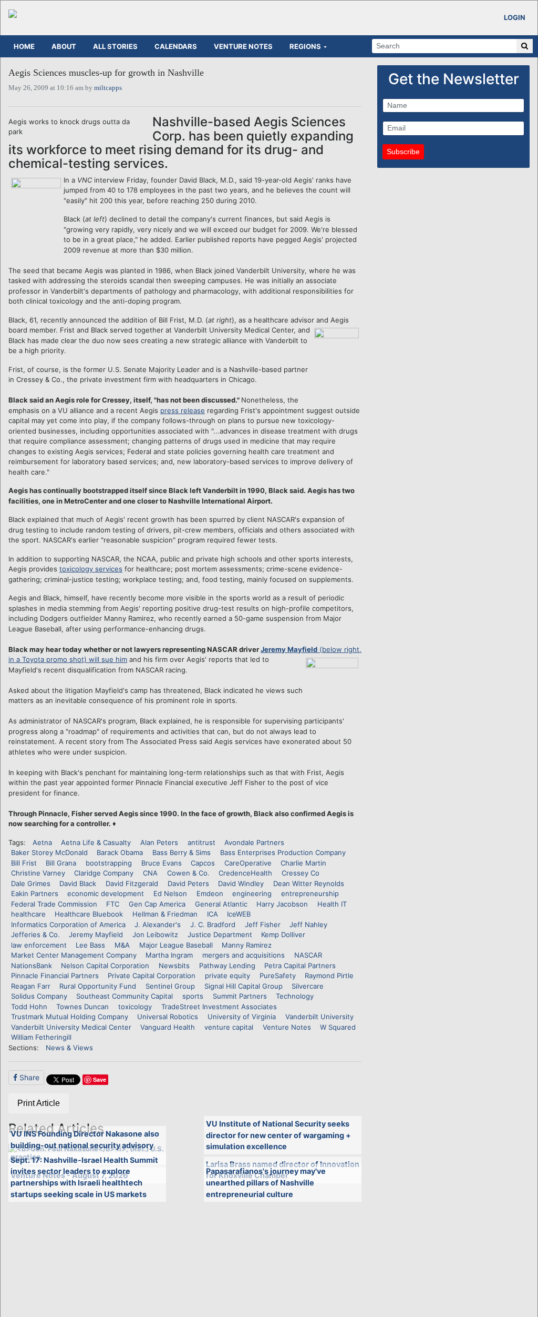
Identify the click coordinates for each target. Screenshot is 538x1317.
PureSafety (278, 975)
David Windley (241, 883)
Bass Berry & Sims (181, 852)
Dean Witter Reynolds (308, 883)
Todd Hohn (29, 1006)
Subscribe (403, 151)
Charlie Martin (303, 863)
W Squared (338, 1027)
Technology (295, 996)
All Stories (115, 46)
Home (24, 46)
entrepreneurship (310, 893)
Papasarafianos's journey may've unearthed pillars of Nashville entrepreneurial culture (266, 1182)
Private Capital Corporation (151, 975)
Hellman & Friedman (165, 914)
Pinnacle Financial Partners (55, 975)
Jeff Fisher (263, 924)
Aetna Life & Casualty (96, 842)
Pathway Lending (227, 965)
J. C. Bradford (212, 924)
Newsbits (174, 965)
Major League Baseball (176, 945)
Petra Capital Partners (300, 965)
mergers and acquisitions (243, 955)
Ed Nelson (170, 893)
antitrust (201, 842)
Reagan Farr (30, 986)
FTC (112, 904)
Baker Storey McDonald (49, 852)
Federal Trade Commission (54, 904)
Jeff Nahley (308, 924)
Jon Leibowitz (155, 934)
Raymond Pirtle (329, 975)
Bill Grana (61, 863)
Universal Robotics (167, 1016)
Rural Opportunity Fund (97, 986)
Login (514, 17)
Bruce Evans (161, 863)
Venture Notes (243, 46)
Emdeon (209, 893)
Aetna (42, 842)
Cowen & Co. (188, 873)
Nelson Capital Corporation (105, 965)
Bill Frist (24, 863)
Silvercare (308, 986)
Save (99, 1079)
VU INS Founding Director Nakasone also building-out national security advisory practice (85, 1145)
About (63, 46)
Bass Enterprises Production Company (283, 852)
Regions (305, 46)
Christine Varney (38, 873)
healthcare (28, 914)
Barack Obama (120, 852)
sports (192, 996)
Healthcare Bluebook (89, 914)
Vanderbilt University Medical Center (71, 1027)
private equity (227, 975)
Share (28, 1077)
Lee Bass (90, 945)
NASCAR (308, 955)
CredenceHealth (245, 873)
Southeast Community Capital (124, 996)
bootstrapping (109, 863)
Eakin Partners (34, 893)
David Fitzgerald (132, 883)
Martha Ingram (169, 955)
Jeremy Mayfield (96, 934)
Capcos (203, 863)
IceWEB (239, 914)
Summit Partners (240, 996)
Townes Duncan (82, 1006)
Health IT (332, 904)
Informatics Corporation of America (68, 924)
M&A (122, 945)
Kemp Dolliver (283, 934)
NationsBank (31, 965)
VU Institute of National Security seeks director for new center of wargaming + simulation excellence (278, 1135)
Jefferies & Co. (35, 934)
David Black (77, 883)
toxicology (135, 1006)
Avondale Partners (254, 842)
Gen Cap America (157, 904)
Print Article (38, 1103)
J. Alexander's (157, 924)
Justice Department (220, 934)
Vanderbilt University (319, 1016)
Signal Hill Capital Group (243, 986)
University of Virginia (242, 1016)
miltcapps (108, 88)
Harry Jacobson (282, 904)
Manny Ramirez (247, 945)
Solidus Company (39, 996)
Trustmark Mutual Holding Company (69, 1016)
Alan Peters (159, 842)
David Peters (188, 883)
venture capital (228, 1027)
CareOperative (248, 863)
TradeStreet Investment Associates (219, 1006)
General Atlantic (221, 904)
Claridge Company (103, 873)
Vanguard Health (167, 1027)
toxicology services (90, 569)
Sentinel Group (170, 986)
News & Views (69, 1047)
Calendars (175, 46)
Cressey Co (300, 873)
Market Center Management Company (74, 955)
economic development (105, 893)
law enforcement (39, 945)
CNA (150, 873)
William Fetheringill (41, 1037)
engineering (252, 893)
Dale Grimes (30, 883)
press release (182, 410)
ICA (212, 914)
